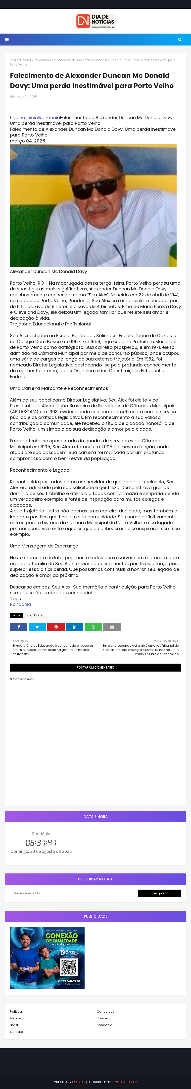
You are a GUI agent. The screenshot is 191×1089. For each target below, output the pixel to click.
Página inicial (20, 60)
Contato (16, 1031)
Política (16, 1011)
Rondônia (41, 60)
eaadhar (79, 1082)
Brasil (14, 1025)
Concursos (105, 1011)
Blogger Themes (124, 1082)
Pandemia (105, 1018)
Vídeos (16, 1018)
